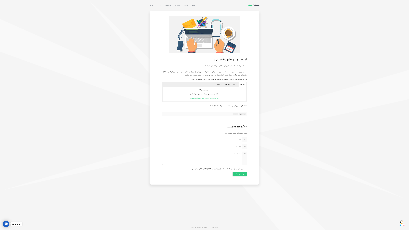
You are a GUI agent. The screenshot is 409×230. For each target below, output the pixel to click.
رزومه (186, 5)
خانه (193, 5)
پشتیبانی (242, 114)
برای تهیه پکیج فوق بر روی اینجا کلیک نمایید (204, 98)
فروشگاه (207, 65)
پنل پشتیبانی (215, 65)
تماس (151, 5)
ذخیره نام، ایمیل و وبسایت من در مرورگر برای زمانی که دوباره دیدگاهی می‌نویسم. (218, 168)
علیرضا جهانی (228, 65)
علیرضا (253, 5)
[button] (242, 84)
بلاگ (159, 5)
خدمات (177, 5)
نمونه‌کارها (168, 5)
